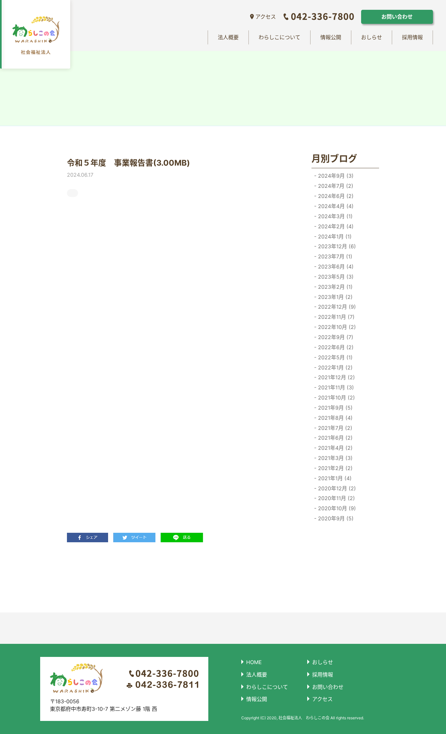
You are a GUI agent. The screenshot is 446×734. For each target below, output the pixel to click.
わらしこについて (279, 37)
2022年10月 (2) (336, 327)
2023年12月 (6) (336, 246)
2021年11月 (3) (335, 387)
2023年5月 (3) (335, 276)
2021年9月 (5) (334, 407)
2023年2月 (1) (334, 287)
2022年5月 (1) (334, 357)
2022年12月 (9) (336, 306)
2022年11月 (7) (335, 317)
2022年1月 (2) (334, 367)
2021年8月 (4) (334, 418)
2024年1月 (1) (334, 236)
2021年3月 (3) (334, 458)
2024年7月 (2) (334, 186)
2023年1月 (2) (334, 297)
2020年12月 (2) (336, 488)
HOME (254, 662)
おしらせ (371, 37)
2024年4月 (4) (335, 206)
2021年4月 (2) (334, 448)
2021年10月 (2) (335, 397)
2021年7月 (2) (334, 428)
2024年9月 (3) (335, 175)
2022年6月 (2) (335, 347)
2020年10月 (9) (336, 508)
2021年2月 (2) (334, 468)
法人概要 (228, 37)
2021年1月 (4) (334, 478)
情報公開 (330, 37)
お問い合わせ (397, 16)
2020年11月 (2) (335, 498)
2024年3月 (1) (334, 216)
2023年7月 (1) (334, 256)
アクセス (265, 16)
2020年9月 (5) (335, 518)
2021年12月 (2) (335, 377)
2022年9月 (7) (334, 337)
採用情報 (412, 37)
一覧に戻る (176, 577)
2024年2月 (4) (335, 226)
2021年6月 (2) (334, 437)
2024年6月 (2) (335, 196)
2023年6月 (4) (335, 266)
